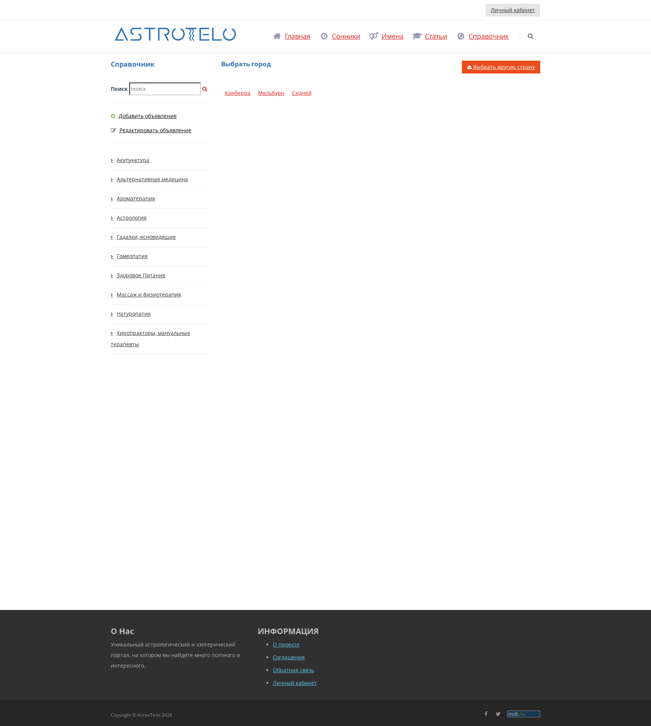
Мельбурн (271, 92)
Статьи (436, 36)
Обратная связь (293, 670)
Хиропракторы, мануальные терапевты (150, 338)
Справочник (489, 36)
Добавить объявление (148, 115)
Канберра (238, 92)
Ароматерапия (136, 198)
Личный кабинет (513, 10)
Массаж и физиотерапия (149, 294)
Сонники (346, 36)
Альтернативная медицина (152, 179)
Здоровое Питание (141, 275)
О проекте (286, 644)
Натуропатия (134, 313)
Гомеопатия (132, 256)
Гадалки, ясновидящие (146, 236)
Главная (297, 36)
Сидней (302, 92)
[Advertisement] (160, 482)
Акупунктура (133, 160)
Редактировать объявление (155, 130)
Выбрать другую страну (503, 66)
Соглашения (289, 657)
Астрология (132, 217)
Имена (392, 36)
